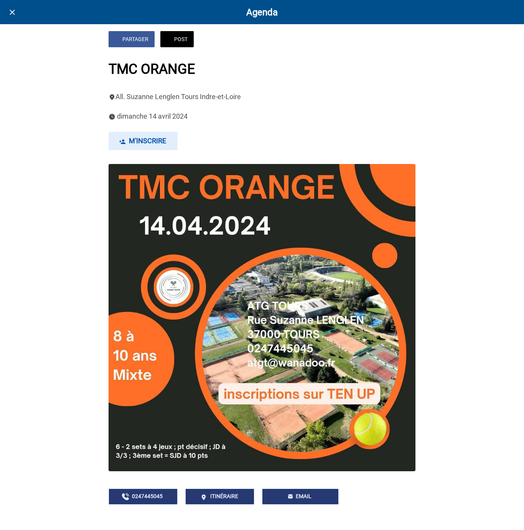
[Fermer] (12, 12)
